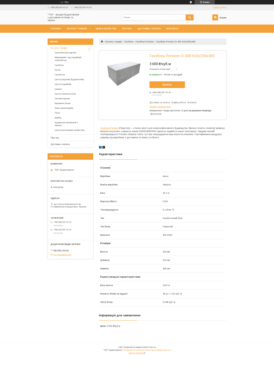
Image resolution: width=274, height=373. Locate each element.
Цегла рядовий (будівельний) (69, 79)
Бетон (58, 70)
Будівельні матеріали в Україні (66, 123)
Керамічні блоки (62, 103)
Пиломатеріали (62, 98)
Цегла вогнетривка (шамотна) (70, 130)
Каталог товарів (77, 28)
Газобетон (60, 74)
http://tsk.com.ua (61, 250)
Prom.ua (152, 347)
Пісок (57, 113)
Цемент (58, 89)
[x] (103, 147)
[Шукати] (190, 17)
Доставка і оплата (149, 28)
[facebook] (100, 147)
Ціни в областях (106, 28)
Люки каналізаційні (64, 108)
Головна (55, 28)
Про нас (127, 28)
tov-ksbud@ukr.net (62, 254)
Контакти (172, 28)
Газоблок (128, 41)
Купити (167, 84)
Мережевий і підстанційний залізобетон (68, 58)
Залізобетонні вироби (65, 52)
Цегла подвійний (63, 84)
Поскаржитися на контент (134, 350)
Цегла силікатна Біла (65, 94)
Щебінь (58, 118)
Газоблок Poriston (145, 41)
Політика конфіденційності (159, 350)
